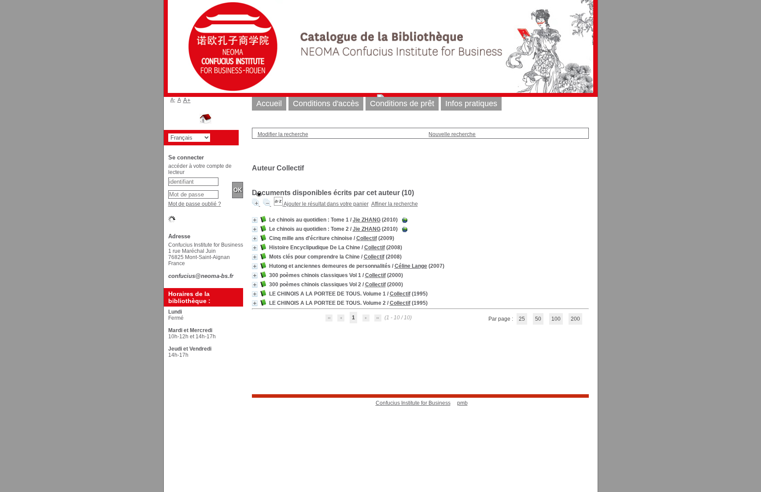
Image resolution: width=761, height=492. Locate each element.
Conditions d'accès (326, 103)
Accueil (269, 103)
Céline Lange (411, 266)
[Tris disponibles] (279, 204)
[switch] (259, 194)
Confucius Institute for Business (413, 403)
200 (575, 319)
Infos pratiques (471, 103)
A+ (187, 100)
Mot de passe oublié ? (194, 204)
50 (538, 319)
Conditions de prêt (402, 103)
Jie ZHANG (366, 220)
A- (172, 99)
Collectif (366, 238)
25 (522, 319)
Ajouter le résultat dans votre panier (326, 204)
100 (556, 319)
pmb (462, 403)
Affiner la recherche (394, 204)
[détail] (255, 220)
